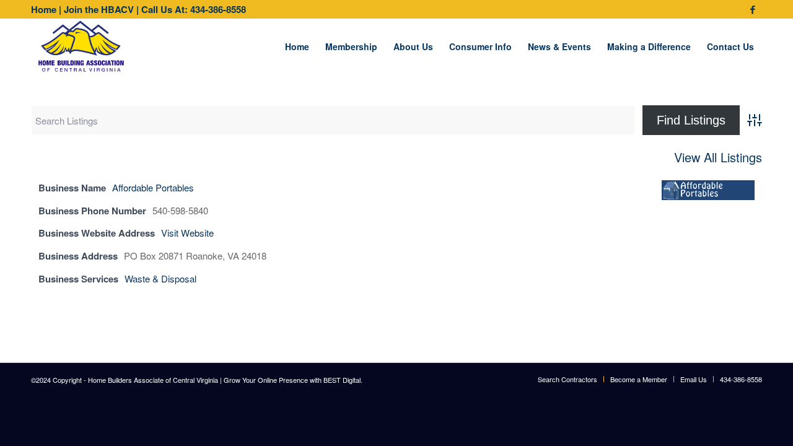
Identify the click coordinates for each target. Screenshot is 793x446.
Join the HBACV (99, 9)
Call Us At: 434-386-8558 (193, 9)
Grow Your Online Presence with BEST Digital (292, 380)
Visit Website (187, 232)
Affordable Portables (153, 187)
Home (43, 9)
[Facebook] (752, 9)
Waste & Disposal (160, 278)
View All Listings (718, 157)
